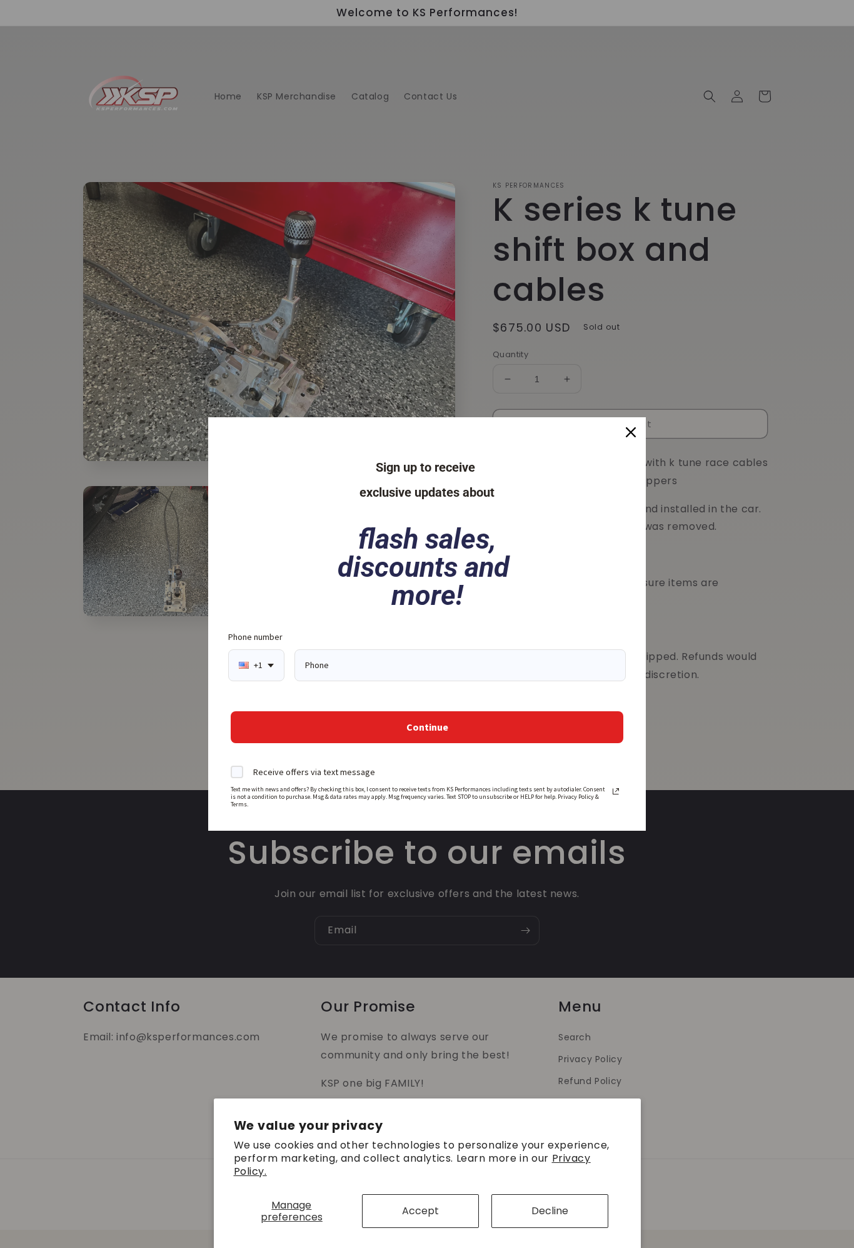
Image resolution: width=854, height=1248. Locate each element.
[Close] (631, 432)
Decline (549, 1211)
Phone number (255, 636)
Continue (427, 727)
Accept (420, 1211)
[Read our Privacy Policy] (615, 791)
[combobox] (256, 665)
